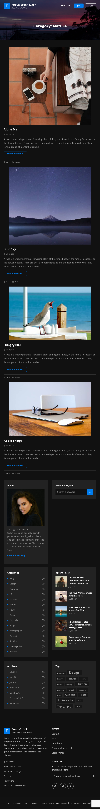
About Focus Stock (12, 766)
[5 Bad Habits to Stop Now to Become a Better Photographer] (61, 625)
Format (59, 684)
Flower (83, 679)
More (59, 695)
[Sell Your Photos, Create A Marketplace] (61, 596)
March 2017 (15, 693)
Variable (13, 651)
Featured (14, 589)
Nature (17, 162)
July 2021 (14, 672)
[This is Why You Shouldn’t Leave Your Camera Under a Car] (61, 581)
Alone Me (10, 129)
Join (78, 6)
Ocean (12, 615)
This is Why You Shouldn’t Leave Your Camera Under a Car (79, 580)
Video (78, 706)
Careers (7, 776)
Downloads (57, 743)
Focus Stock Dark (23, 5)
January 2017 (15, 703)
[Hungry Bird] (50, 313)
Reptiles (13, 641)
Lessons (82, 689)
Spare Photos (58, 752)
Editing (60, 679)
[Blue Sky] (50, 206)
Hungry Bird (12, 345)
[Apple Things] (50, 409)
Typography (64, 706)
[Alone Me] (50, 86)
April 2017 (14, 687)
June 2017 (14, 682)
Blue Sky (10, 249)
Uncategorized (16, 646)
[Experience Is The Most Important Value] (61, 640)
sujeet (8, 162)
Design (13, 583)
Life (11, 594)
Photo (83, 694)
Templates (17, 803)
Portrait (13, 636)
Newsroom (9, 781)
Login (91, 6)
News (12, 610)
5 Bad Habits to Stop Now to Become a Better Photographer (80, 625)
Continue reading (17, 154)
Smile (80, 701)
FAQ (53, 738)
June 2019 (14, 677)
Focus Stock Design (12, 771)
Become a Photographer (63, 748)
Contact (55, 734)
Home (7, 803)
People (13, 625)
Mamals (13, 599)
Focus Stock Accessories (15, 785)
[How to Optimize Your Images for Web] (61, 611)
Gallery (69, 684)
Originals (14, 620)
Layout (71, 690)
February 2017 (16, 698)
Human (82, 684)
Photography (16, 630)
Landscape (60, 690)
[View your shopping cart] (69, 5)
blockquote (61, 673)
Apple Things (13, 441)
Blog (12, 578)
